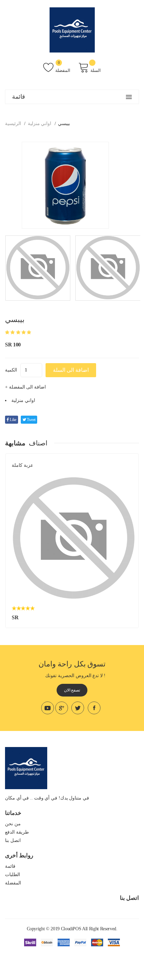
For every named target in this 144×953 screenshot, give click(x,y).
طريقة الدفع (17, 832)
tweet (30, 419)
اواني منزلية (40, 123)
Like (12, 419)
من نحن (13, 823)
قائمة (10, 866)
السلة (95, 70)
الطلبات (12, 874)
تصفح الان (72, 690)
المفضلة (62, 70)
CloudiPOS (71, 928)
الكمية (11, 370)
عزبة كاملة (22, 465)
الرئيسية (13, 123)
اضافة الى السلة (71, 370)
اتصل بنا (13, 840)
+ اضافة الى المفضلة (25, 387)
